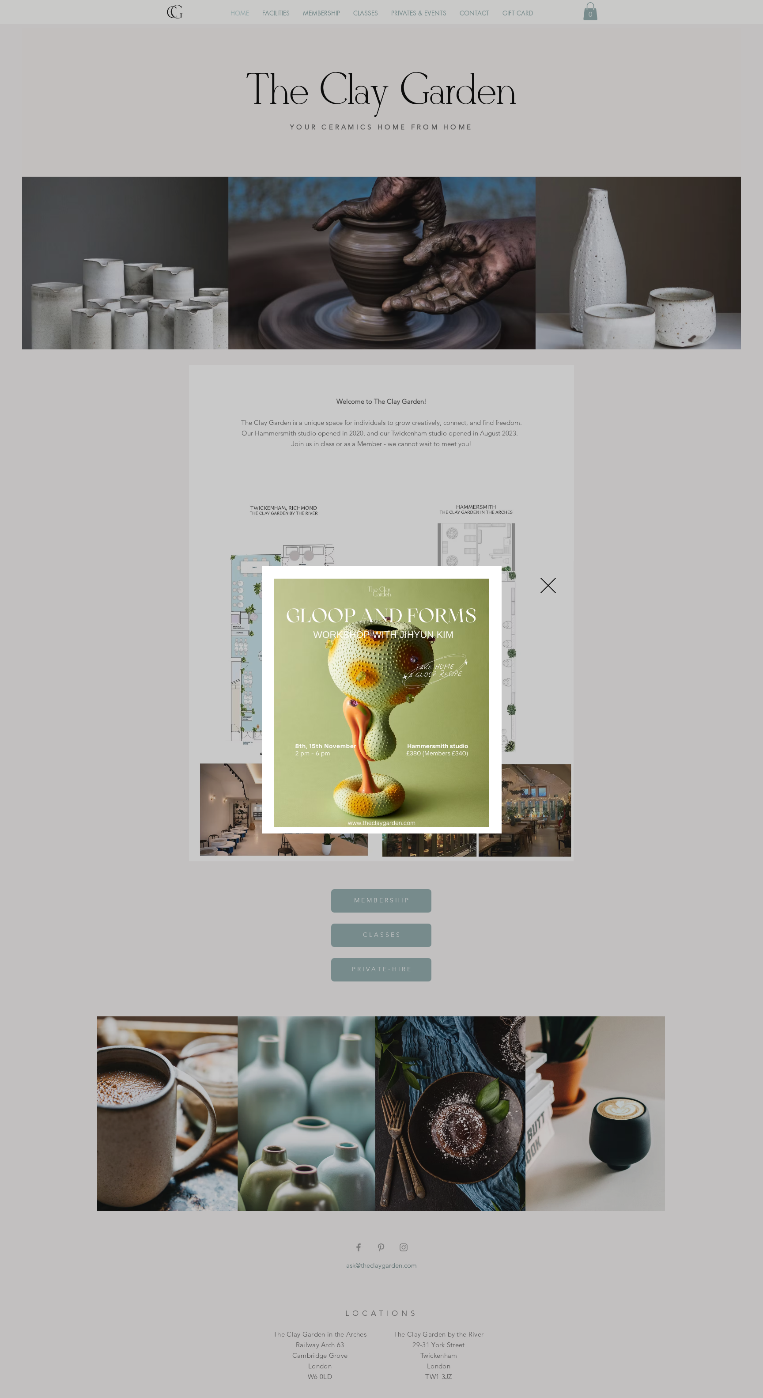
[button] (548, 585)
